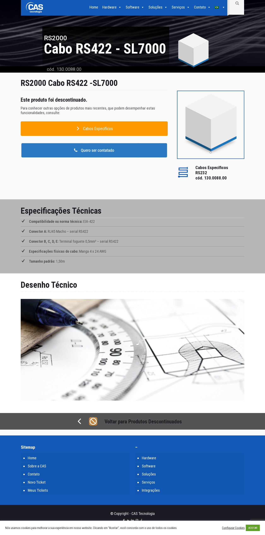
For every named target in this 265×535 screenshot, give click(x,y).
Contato (200, 7)
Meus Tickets (38, 490)
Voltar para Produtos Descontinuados (143, 422)
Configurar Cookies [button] (233, 528)
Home (93, 7)
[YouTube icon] (128, 520)
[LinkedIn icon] (132, 520)
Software (132, 7)
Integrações (151, 490)
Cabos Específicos (97, 128)
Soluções (155, 7)
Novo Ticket (37, 482)
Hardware (109, 7)
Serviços (178, 7)
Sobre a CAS (37, 466)
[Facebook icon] (123, 520)
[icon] (141, 520)
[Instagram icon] (137, 520)
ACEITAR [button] (252, 527)
